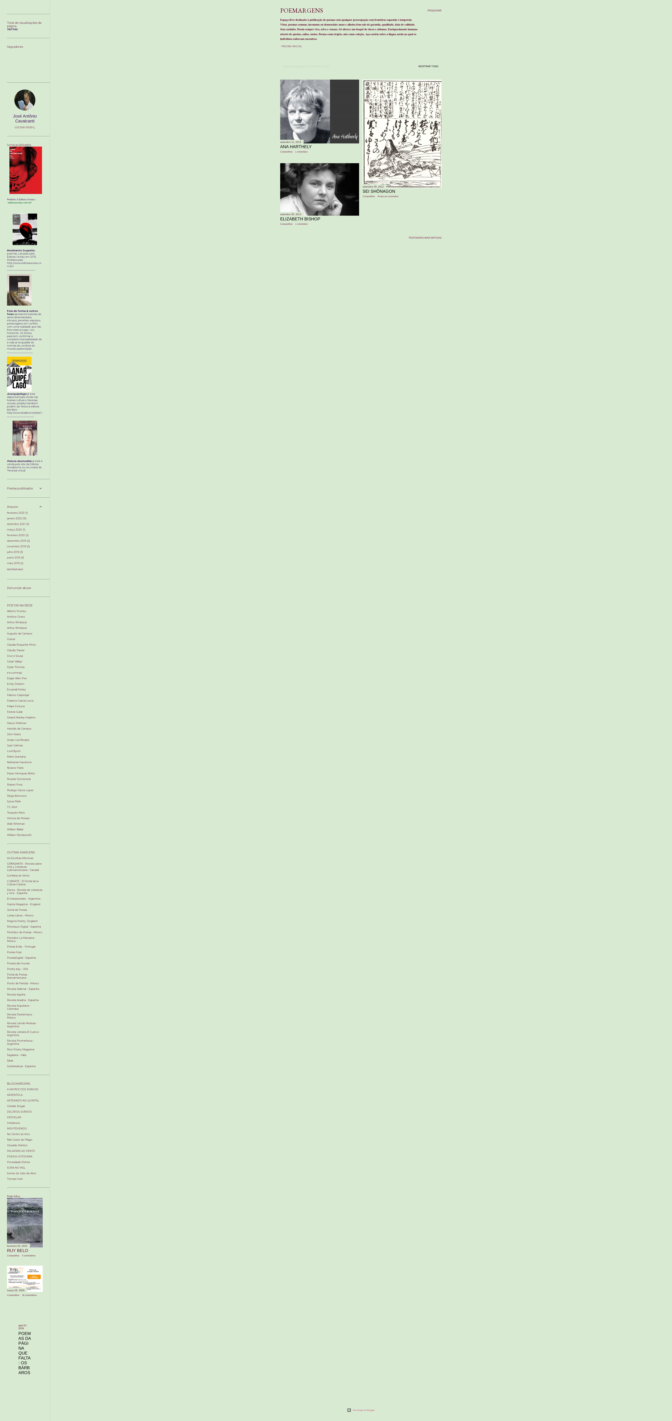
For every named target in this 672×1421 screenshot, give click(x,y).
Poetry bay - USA (17, 969)
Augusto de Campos (19, 633)
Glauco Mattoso (16, 723)
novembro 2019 (18, 546)
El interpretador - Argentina (23, 898)
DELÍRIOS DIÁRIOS (19, 1111)
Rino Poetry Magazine (20, 1049)
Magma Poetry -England (22, 921)
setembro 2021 (17, 524)
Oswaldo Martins (17, 1145)
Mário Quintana (16, 756)
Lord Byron (14, 751)
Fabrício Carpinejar (18, 695)
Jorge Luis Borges (18, 739)
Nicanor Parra (15, 767)
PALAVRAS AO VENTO (21, 1151)
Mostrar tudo (428, 66)
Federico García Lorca (20, 700)
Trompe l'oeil (15, 1178)
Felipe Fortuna (16, 706)
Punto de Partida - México (23, 983)
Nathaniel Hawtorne (19, 762)
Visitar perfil (25, 127)
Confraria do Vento (18, 875)
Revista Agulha (16, 994)
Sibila (10, 1060)
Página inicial (291, 46)
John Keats (14, 734)
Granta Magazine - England (23, 904)
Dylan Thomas (15, 667)
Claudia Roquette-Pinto (21, 644)
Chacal (11, 639)
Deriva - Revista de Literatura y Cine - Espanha (24, 891)
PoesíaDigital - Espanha (21, 957)
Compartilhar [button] (286, 152)
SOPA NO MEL (16, 1167)
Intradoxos (13, 1123)
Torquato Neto (16, 812)
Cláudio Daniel (15, 650)
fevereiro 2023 (17, 512)
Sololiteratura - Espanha (21, 1066)
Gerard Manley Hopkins (21, 717)
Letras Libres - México (20, 915)
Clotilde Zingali (16, 1106)
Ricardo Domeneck (19, 779)
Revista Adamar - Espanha (23, 989)
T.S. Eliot (12, 807)
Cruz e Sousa (15, 656)
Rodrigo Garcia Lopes (20, 790)
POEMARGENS (301, 10)
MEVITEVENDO (17, 1128)
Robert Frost (15, 784)
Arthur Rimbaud (17, 622)
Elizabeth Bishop (300, 219)
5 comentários (29, 1255)
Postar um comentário (388, 196)
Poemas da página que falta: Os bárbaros (24, 1353)
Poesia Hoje (14, 952)
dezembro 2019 (18, 540)
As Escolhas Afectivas (20, 858)
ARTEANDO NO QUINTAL (23, 1100)
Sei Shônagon (379, 191)
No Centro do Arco (18, 1134)
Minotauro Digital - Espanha (24, 926)
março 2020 (15, 529)
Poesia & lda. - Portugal (21, 946)
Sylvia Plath (14, 801)
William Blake (15, 829)
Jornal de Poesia (17, 909)
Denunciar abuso (19, 588)
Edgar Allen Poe (17, 678)
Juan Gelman (15, 745)
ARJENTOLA (15, 1095)
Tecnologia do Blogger (364, 1410)
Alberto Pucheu (16, 611)
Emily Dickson (15, 683)
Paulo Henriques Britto (21, 773)
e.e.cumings (14, 672)
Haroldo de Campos (19, 728)
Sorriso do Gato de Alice (21, 1173)
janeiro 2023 (16, 518)
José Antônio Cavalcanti (25, 118)
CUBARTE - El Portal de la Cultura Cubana (22, 883)
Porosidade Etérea (18, 1162)
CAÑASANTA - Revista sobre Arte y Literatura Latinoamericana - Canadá (24, 867)
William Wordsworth (19, 835)
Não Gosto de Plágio (19, 1139)
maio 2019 (15, 563)
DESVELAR (14, 1117)
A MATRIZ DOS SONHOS (22, 1089)
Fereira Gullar (15, 711)
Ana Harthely (296, 146)
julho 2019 (14, 552)
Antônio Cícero (16, 616)
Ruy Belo (17, 1250)
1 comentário (301, 152)
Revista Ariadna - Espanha (23, 1000)
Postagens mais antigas (425, 237)
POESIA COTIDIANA (19, 1156)
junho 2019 (15, 557)
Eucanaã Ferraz (16, 689)
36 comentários (29, 1295)
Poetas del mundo (18, 963)
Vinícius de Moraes (18, 818)
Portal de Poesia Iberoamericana (17, 976)
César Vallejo (14, 661)
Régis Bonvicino (17, 795)
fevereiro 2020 (17, 535)
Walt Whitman (16, 823)
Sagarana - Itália (16, 1055)
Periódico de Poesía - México (24, 932)
